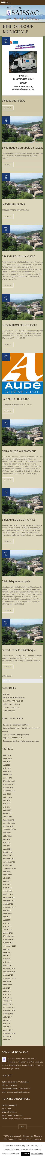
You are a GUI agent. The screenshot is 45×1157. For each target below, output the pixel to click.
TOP (22, 1127)
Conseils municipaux (11, 707)
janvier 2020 (8, 1004)
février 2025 (7, 813)
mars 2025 (7, 810)
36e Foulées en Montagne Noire (16, 734)
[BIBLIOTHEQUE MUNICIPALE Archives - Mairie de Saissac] (22, 11)
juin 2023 (6, 878)
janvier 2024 (8, 855)
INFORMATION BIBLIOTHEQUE (19, 325)
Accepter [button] (26, 1154)
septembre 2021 (9, 946)
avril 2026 (7, 768)
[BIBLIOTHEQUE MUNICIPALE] (22, 238)
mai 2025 (6, 803)
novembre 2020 (9, 972)
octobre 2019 (8, 1014)
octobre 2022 (8, 904)
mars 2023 (7, 887)
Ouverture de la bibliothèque (19, 650)
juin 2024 (6, 839)
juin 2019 (6, 1020)
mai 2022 (6, 920)
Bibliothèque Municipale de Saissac (22, 147)
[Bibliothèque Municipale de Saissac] (22, 129)
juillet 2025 (7, 797)
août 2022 (7, 910)
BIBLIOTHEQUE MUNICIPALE (18, 256)
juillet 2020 (7, 985)
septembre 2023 (9, 868)
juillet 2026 (7, 758)
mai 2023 (6, 881)
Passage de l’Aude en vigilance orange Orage (21, 741)
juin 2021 (6, 955)
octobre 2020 (8, 975)
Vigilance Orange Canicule (13, 738)
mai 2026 (6, 765)
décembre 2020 (9, 968)
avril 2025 (7, 807)
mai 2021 (6, 959)
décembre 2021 (9, 936)
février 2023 (7, 891)
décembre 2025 (9, 781)
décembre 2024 (9, 820)
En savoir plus (37, 1153)
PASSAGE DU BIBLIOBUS (16, 399)
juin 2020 (6, 988)
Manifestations (9, 710)
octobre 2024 (8, 826)
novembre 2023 (9, 862)
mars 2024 (7, 849)
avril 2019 (7, 1027)
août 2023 (7, 871)
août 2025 (7, 794)
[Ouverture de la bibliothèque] (22, 632)
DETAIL (7, 108)
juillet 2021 (7, 952)
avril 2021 (7, 962)
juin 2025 (6, 800)
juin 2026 (6, 761)
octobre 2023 (8, 865)
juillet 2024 (7, 836)
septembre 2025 (9, 791)
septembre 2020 (9, 978)
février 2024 (7, 852)
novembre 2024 (9, 823)
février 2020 (7, 1001)
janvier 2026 (8, 778)
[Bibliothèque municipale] (22, 563)
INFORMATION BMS (13, 204)
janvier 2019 (8, 1030)
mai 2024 (6, 842)
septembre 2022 (9, 907)
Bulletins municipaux (11, 704)
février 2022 (7, 929)
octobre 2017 (8, 1036)
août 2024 (7, 833)
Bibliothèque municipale (16, 581)
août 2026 (7, 755)
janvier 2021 (8, 965)
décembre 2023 (9, 858)
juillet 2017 (7, 1039)
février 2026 (7, 774)
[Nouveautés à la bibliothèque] (22, 432)
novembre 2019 (9, 1010)
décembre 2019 (9, 1007)
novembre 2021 (9, 939)
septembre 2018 (9, 1033)
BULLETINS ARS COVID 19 (13, 701)
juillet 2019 (7, 1017)
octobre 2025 (8, 787)
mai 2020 (6, 991)
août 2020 (7, 981)
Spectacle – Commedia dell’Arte (15, 725)
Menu (6, 2)
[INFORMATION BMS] (22, 186)
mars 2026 (7, 771)
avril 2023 (7, 884)
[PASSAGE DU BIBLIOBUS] (22, 373)
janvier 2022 (8, 933)
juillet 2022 (7, 913)
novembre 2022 (9, 900)
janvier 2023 (8, 894)
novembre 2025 (9, 784)
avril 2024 (7, 845)
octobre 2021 (8, 942)
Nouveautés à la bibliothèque (19, 451)
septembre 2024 (9, 829)
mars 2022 (7, 926)
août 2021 (7, 949)
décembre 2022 (9, 897)
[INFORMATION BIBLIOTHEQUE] (22, 307)
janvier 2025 (8, 816)
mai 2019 (6, 1023)
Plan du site (28, 1136)
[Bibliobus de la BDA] (22, 66)
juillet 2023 (7, 875)
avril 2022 (7, 923)
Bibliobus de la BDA (13, 100)
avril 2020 (7, 994)
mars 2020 (7, 997)
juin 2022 (6, 917)
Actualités (7, 694)
